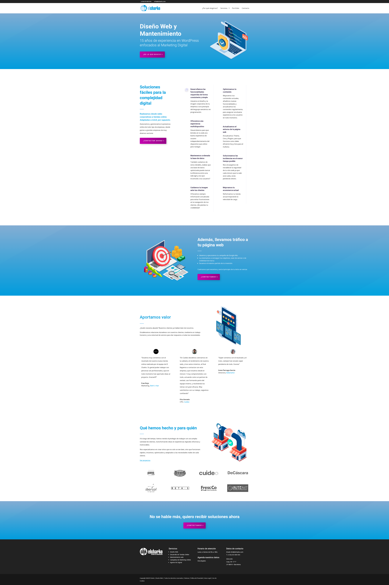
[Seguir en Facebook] (228, 578)
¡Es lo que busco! (152, 54)
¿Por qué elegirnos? (210, 8)
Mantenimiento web (176, 557)
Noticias (186, 578)
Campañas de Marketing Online (180, 560)
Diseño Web (174, 552)
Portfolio (235, 8)
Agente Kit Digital (176, 562)
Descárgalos (202, 561)
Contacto (245, 8)
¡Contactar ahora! (153, 141)
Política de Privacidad (197, 578)
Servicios (223, 8)
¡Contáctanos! (208, 277)
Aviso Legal (207, 578)
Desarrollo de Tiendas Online (179, 554)
